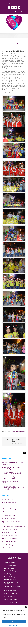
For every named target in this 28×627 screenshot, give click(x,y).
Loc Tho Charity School (10, 542)
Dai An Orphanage (8, 506)
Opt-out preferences (13, 625)
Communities (7, 548)
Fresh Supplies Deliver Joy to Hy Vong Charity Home (12, 468)
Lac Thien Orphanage (9, 503)
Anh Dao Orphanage (9, 515)
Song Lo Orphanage (9, 512)
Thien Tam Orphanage (9, 509)
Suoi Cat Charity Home (10, 535)
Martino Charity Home (9, 532)
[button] (25, 607)
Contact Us (13, 12)
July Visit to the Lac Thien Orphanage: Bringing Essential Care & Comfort (14, 487)
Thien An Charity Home (10, 529)
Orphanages (22, 431)
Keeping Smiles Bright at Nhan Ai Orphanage (13, 482)
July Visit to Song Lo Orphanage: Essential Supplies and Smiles (12, 473)
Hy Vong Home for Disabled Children (14, 526)
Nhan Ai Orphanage (16, 431)
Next (22, 44)
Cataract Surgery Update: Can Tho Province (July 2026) (13, 477)
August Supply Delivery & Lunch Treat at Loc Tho (13, 463)
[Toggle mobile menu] (25, 12)
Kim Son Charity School (10, 538)
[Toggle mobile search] (21, 12)
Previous (17, 44)
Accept (14, 621)
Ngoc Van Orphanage (9, 518)
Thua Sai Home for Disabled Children (11, 522)
